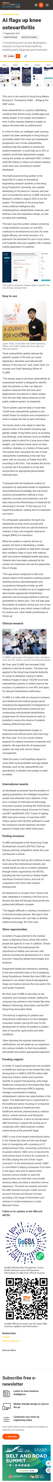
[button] (47, 4)
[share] (49, 1463)
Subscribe (12, 1436)
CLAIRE (6, 1337)
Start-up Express (10, 1341)
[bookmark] (49, 1470)
